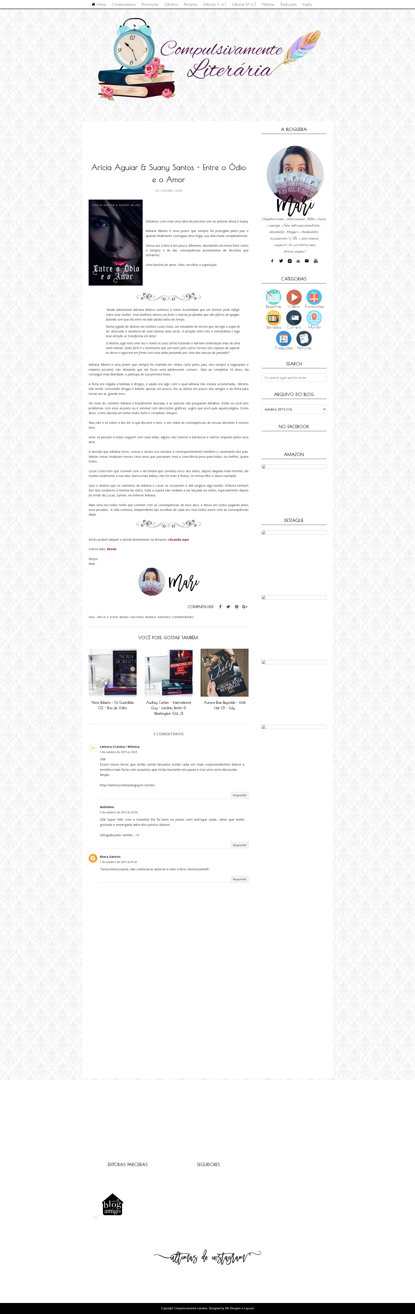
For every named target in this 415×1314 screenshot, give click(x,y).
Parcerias (190, 4)
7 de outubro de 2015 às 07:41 (118, 862)
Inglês (307, 4)
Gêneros (171, 4)
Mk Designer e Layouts (239, 1308)
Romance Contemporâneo (176, 617)
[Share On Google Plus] (244, 606)
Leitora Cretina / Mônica (119, 746)
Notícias (268, 4)
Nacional (137, 617)
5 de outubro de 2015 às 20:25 (118, 752)
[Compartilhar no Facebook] (220, 606)
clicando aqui (178, 539)
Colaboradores (124, 4)
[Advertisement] (167, 137)
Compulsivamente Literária (190, 1308)
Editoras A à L (214, 4)
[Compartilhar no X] (228, 606)
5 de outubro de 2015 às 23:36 (118, 812)
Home (100, 4)
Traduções (288, 4)
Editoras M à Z (244, 4)
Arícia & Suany (107, 617)
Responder (240, 795)
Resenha (151, 617)
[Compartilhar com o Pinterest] (236, 606)
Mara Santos (110, 856)
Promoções (150, 4)
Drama (124, 617)
